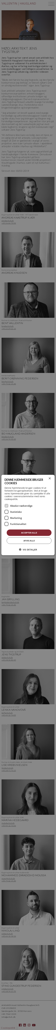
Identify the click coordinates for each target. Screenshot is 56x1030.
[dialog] (28, 515)
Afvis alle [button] (29, 540)
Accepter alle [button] (29, 532)
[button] (28, 549)
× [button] (49, 478)
